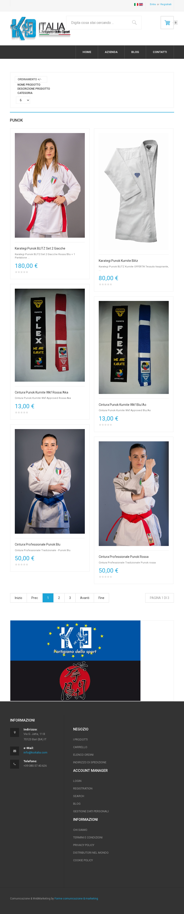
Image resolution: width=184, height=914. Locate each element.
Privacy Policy (83, 845)
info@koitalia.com (35, 752)
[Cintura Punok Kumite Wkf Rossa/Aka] (50, 335)
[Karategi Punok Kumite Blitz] (134, 191)
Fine (101, 598)
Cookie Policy (83, 860)
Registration (82, 788)
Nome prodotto (29, 84)
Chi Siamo (80, 829)
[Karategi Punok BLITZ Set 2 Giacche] (50, 185)
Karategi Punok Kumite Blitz (118, 260)
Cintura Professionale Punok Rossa (124, 557)
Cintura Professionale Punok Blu (37, 544)
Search (78, 796)
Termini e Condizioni (88, 837)
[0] (167, 22)
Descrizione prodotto (34, 88)
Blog (135, 52)
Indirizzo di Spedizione (89, 762)
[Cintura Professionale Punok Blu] (50, 481)
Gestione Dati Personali (91, 811)
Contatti (160, 52)
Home (87, 52)
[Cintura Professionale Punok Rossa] (134, 493)
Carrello (80, 747)
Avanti (84, 598)
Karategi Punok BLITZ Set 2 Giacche (40, 248)
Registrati (165, 4)
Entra (153, 4)
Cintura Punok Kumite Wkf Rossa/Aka (41, 392)
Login (77, 781)
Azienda (111, 52)
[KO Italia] (40, 28)
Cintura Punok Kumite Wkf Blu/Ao (122, 404)
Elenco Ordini (83, 754)
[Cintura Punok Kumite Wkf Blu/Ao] (134, 347)
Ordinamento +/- (30, 79)
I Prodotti (80, 739)
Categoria (25, 93)
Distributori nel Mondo (91, 852)
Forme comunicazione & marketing (76, 898)
